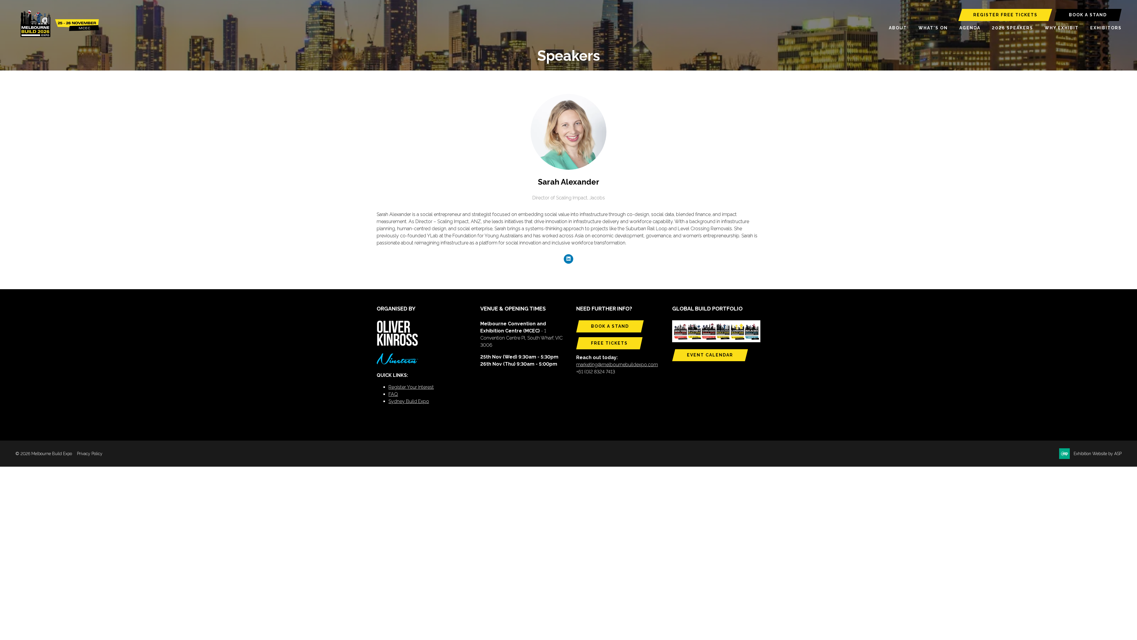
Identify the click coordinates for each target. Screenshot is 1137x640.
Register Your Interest (411, 387)
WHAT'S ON (933, 27)
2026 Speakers (1012, 27)
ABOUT (898, 27)
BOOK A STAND (1088, 14)
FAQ (393, 394)
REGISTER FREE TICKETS (1005, 14)
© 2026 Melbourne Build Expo (43, 453)
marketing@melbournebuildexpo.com (617, 364)
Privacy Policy (89, 453)
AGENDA (969, 27)
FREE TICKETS (609, 343)
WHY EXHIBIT (1062, 27)
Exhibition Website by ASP (1098, 453)
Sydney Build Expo (408, 401)
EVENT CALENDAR (710, 355)
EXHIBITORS (1106, 27)
